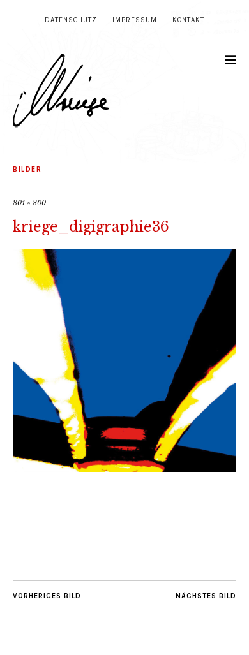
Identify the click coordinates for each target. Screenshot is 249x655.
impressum (134, 20)
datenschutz (71, 20)
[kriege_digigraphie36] (124, 468)
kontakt (188, 20)
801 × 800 (29, 202)
